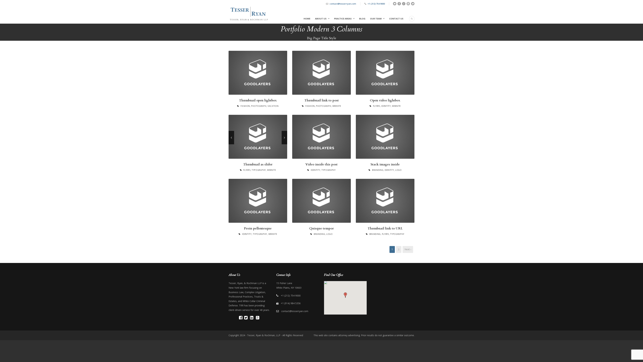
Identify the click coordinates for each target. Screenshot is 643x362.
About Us (321, 18)
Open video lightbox (385, 100)
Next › (408, 249)
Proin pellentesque (258, 228)
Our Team (376, 18)
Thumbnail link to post (321, 100)
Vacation (273, 106)
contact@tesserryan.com (343, 3)
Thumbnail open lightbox (258, 100)
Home (307, 18)
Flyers (376, 106)
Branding (377, 170)
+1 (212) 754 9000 (376, 3)
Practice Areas (343, 18)
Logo (398, 170)
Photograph (258, 106)
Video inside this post (321, 164)
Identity (386, 106)
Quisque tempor (321, 228)
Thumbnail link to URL (385, 228)
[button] (345, 295)
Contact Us (396, 18)
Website (336, 106)
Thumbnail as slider (257, 164)
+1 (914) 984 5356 (291, 303)
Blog (362, 18)
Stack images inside (385, 164)
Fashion (245, 106)
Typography (259, 170)
